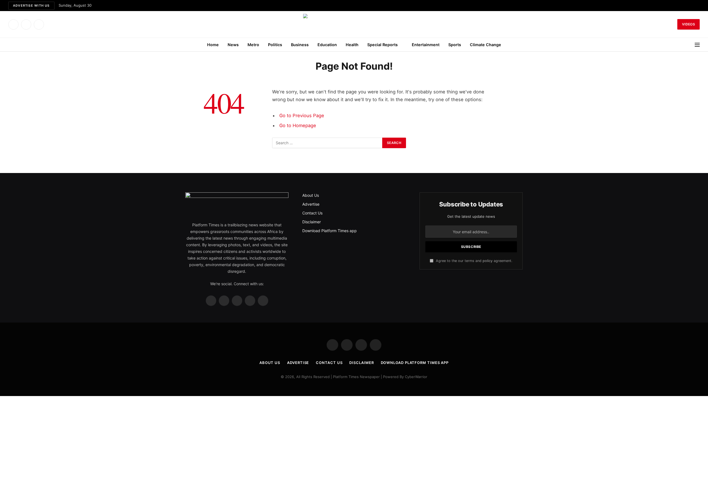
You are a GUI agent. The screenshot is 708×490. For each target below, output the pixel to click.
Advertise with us (31, 5)
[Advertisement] (354, 443)
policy (488, 261)
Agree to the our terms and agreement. (473, 261)
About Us (310, 195)
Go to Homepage (297, 125)
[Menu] (697, 44)
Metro (253, 44)
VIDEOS (688, 24)
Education (327, 44)
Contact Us (312, 213)
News (233, 44)
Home (213, 44)
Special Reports (382, 44)
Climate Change (485, 44)
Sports (454, 44)
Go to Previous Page (301, 115)
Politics (275, 44)
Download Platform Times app (329, 230)
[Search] (672, 24)
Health (352, 44)
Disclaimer (311, 221)
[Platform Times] (354, 24)
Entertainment (425, 44)
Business (300, 44)
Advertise (310, 204)
